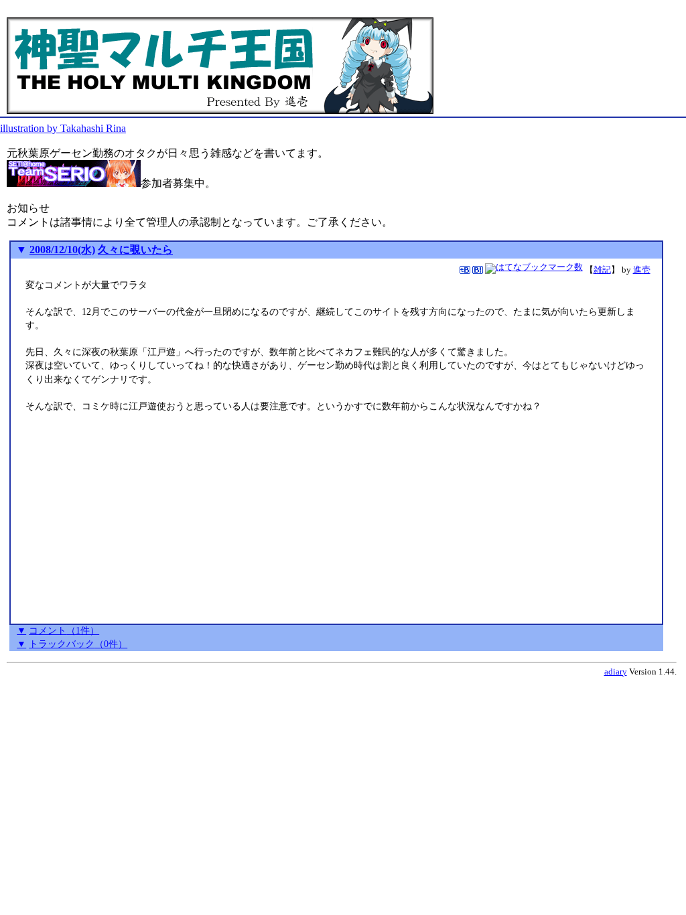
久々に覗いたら (135, 249)
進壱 (641, 270)
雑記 (602, 270)
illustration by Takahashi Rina (63, 128)
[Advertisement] (138, 525)
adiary (615, 672)
